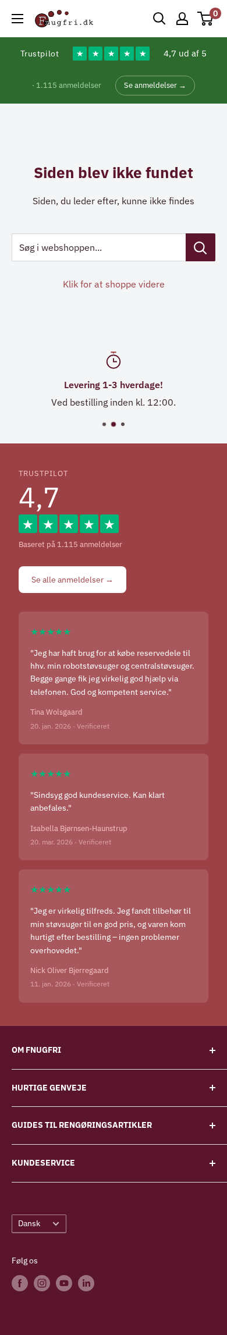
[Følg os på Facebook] (20, 1283)
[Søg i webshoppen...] (200, 247)
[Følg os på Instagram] (42, 1283)
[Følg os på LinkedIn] (86, 1283)
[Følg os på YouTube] (64, 1283)
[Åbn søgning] (159, 18)
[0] (205, 19)
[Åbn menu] (17, 18)
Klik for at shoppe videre (114, 284)
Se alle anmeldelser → (72, 579)
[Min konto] (182, 18)
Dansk (29, 1223)
